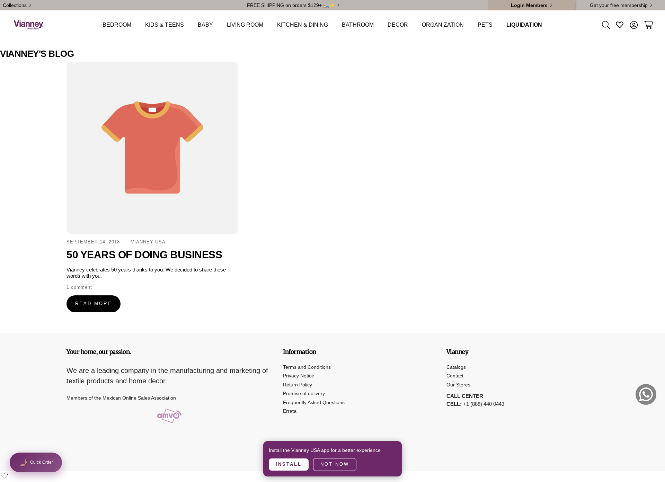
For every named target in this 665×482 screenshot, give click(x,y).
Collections (15, 5)
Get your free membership (619, 5)
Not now (334, 464)
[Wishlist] (4, 475)
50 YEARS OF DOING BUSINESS (144, 254)
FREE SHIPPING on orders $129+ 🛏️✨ (291, 5)
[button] (605, 25)
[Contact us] (646, 394)
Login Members (529, 5)
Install (289, 464)
